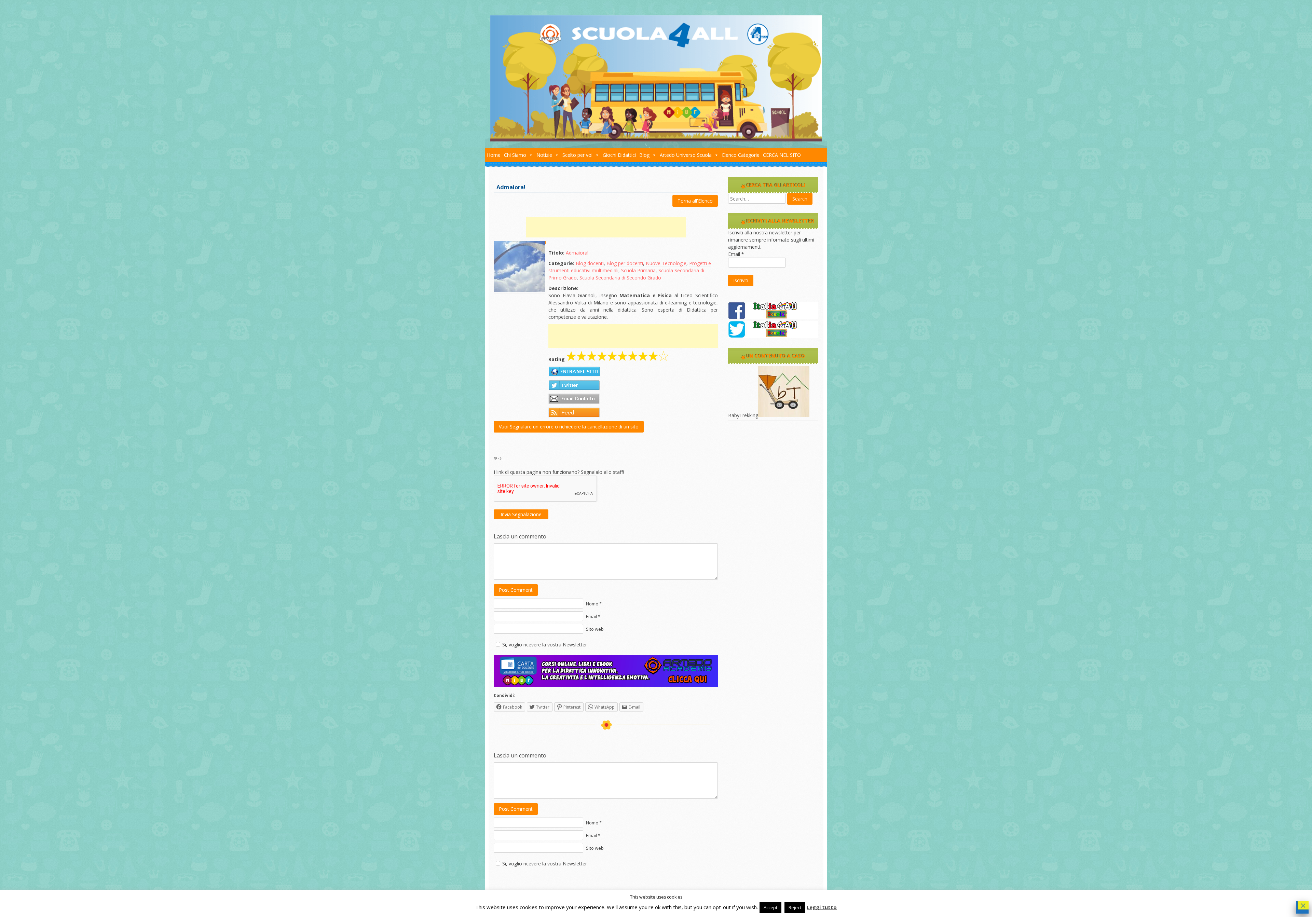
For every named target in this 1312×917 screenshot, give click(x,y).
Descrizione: (563, 288)
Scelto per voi (577, 155)
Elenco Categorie (741, 155)
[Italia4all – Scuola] (656, 139)
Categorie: (561, 263)
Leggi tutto (822, 907)
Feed (574, 412)
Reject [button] (795, 907)
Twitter (574, 385)
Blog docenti (590, 263)
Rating (556, 359)
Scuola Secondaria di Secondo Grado (620, 277)
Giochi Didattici (619, 155)
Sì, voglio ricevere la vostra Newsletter (544, 644)
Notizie (544, 155)
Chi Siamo (515, 155)
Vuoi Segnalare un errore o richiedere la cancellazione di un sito (569, 426)
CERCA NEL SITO (782, 155)
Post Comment (516, 590)
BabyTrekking (743, 415)
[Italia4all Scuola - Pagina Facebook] (773, 317)
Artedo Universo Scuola (686, 155)
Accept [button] (770, 907)
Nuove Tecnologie (666, 263)
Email (736, 254)
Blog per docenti (624, 263)
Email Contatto (574, 399)
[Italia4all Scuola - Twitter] (773, 336)
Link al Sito (574, 371)
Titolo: (556, 252)
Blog (644, 155)
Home (494, 155)
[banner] (606, 685)
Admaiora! (577, 252)
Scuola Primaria (638, 270)
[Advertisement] (606, 227)
